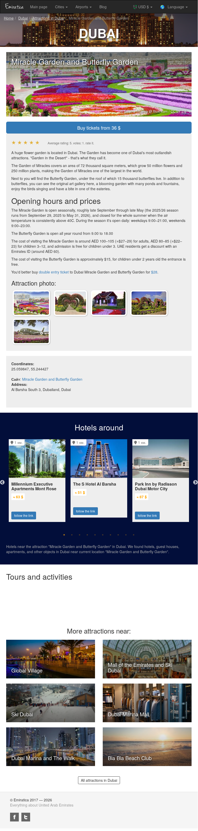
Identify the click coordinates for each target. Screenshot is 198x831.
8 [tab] (118, 534)
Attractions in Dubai (48, 18)
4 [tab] (87, 534)
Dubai (23, 18)
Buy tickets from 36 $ (98, 127)
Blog (103, 6)
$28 (154, 272)
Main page (38, 6)
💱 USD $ (141, 6)
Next (195, 482)
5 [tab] (95, 534)
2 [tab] (71, 534)
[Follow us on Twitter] (25, 817)
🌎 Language (172, 6)
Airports (82, 6)
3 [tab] (79, 534)
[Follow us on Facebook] (14, 817)
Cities (60, 6)
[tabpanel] (37, 478)
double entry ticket (54, 272)
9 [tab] (125, 534)
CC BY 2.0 (178, 111)
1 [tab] (64, 534)
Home (9, 18)
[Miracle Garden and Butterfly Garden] (71, 302)
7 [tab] (110, 534)
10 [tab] (133, 534)
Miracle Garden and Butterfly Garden (52, 379)
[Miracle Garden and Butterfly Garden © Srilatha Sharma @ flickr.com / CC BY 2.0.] (31, 302)
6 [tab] (102, 534)
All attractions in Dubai (99, 780)
